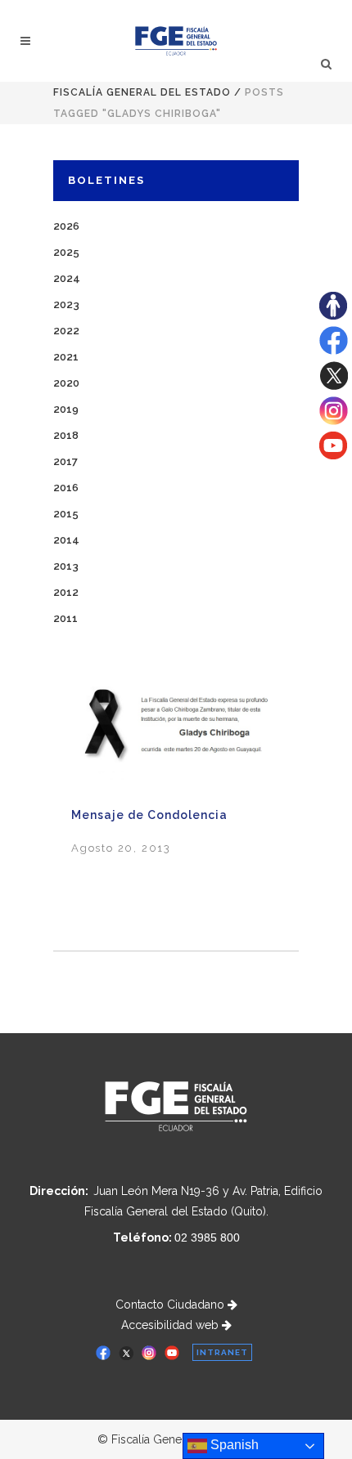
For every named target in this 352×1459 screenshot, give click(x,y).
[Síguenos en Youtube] (333, 455)
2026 (66, 226)
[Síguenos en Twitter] (333, 385)
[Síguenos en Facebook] (333, 350)
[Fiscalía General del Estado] (176, 41)
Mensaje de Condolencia (149, 814)
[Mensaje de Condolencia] (176, 731)
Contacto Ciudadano (171, 1304)
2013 (66, 566)
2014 (66, 540)
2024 (66, 278)
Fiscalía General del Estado (142, 92)
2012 (66, 592)
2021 (66, 357)
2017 (65, 461)
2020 (66, 383)
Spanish (233, 1445)
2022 (66, 330)
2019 (66, 409)
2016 (66, 487)
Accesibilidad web (171, 1324)
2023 (66, 304)
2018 (66, 435)
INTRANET (222, 1352)
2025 (66, 252)
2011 (65, 618)
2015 (66, 514)
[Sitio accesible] (333, 315)
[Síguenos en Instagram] (333, 420)
